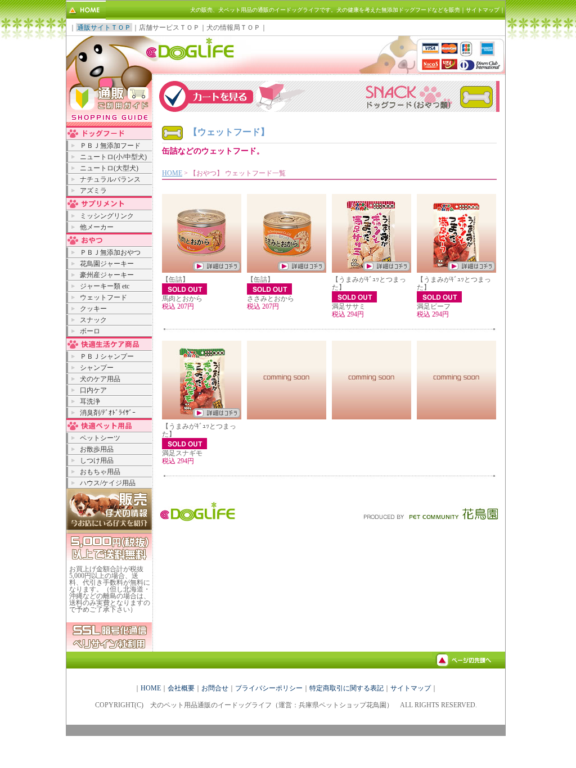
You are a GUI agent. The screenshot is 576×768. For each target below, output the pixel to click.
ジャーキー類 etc (104, 286)
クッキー (93, 309)
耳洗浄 (90, 401)
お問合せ (214, 688)
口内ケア (93, 390)
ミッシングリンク (107, 216)
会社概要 (181, 688)
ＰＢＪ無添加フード (110, 146)
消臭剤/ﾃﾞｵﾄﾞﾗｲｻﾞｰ (108, 413)
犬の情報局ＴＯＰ (233, 27)
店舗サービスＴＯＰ (169, 27)
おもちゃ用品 (100, 472)
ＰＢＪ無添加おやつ (110, 252)
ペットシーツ (100, 438)
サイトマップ (483, 10)
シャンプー (97, 368)
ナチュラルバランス (110, 179)
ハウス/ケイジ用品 (108, 483)
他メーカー (97, 227)
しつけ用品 (97, 460)
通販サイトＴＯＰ (104, 27)
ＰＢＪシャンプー (107, 356)
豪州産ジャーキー (107, 275)
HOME (172, 173)
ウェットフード (103, 297)
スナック (93, 320)
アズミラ (93, 191)
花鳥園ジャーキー (107, 264)
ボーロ (90, 331)
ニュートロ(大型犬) (109, 168)
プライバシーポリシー (269, 688)
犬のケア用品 (100, 379)
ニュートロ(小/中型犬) (113, 157)
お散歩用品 (97, 449)
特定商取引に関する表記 (346, 688)
